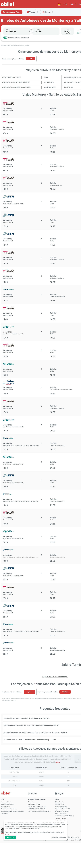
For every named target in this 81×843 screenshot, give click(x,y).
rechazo (13, 828)
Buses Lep (31, 802)
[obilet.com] (12, 6)
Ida (68, 29)
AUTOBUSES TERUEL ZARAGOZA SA (39, 811)
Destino (37, 29)
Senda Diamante (49, 87)
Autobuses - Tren (12, 12)
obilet (58, 762)
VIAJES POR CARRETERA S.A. (37, 806)
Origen (8, 29)
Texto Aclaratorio (34, 828)
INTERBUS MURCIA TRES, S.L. (37, 809)
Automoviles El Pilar (34, 804)
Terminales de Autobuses (8, 809)
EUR (65, 4)
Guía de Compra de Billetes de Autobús (12, 811)
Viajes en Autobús (6, 802)
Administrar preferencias (59, 837)
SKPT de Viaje (49, 82)
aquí (29, 832)
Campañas (4, 813)
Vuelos (32, 12)
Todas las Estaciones (7, 804)
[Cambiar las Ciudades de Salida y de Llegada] (31, 31)
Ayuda (73, 4)
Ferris (47, 12)
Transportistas (5, 806)
